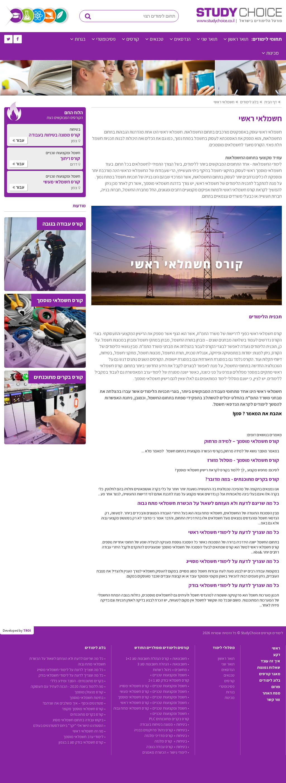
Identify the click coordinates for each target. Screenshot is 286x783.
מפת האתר (271, 693)
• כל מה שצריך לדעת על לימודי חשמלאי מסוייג (71, 669)
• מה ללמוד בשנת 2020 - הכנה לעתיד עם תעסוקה (68, 686)
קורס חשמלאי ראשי (134, 702)
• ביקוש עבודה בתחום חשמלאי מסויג (79, 719)
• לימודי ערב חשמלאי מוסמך (84, 736)
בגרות (80, 39)
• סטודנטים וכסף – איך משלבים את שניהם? (74, 703)
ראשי (276, 648)
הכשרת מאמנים (154, 752)
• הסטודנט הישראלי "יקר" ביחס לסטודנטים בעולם (69, 725)
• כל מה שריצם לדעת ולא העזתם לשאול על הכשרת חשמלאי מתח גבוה (67, 661)
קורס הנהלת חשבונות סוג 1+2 (147, 658)
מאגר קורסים (269, 673)
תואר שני (209, 39)
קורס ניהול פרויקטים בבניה (153, 729)
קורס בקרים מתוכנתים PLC (169, 718)
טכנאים (156, 39)
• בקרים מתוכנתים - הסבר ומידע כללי (78, 680)
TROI (27, 630)
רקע (276, 654)
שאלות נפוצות (268, 667)
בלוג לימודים (269, 680)
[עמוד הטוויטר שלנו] (8, 39)
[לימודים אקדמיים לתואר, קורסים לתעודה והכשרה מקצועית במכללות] (239, 21)
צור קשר (273, 699)
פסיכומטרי (106, 39)
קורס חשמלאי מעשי (134, 691)
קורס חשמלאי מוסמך (133, 697)
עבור (19, 140)
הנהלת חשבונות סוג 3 (153, 664)
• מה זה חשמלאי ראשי (89, 731)
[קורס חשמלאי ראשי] (186, 304)
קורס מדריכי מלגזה (158, 735)
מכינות (272, 53)
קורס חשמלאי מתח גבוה (131, 708)
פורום (275, 686)
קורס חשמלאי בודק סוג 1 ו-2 (168, 680)
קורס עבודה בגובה (159, 746)
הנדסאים (182, 39)
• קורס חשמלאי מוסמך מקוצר (84, 708)
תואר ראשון (238, 39)
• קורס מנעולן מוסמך (90, 691)
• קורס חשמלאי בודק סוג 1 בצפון (82, 742)
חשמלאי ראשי (224, 101)
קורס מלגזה (163, 741)
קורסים (132, 39)
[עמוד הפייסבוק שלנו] (17, 39)
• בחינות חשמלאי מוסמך (88, 697)
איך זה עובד (270, 660)
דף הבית (270, 101)
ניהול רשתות (162, 669)
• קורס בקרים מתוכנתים (88, 714)
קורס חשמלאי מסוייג (134, 685)
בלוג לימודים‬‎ (249, 101)
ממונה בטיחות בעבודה (156, 724)
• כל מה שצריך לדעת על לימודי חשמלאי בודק (72, 675)
